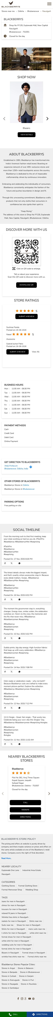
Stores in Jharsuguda (10, 980)
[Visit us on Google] (26, 999)
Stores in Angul (8, 968)
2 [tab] (28, 67)
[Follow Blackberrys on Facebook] (19, 999)
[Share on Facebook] (6, 563)
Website (25, 810)
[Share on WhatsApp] (19, 563)
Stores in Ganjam (26, 976)
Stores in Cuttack (9, 976)
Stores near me (8, 11)
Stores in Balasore (25, 968)
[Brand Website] (34, 999)
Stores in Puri (28, 980)
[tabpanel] (26, 58)
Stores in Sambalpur (10, 988)
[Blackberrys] (11, 4)
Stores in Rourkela (28, 984)
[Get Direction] (31, 467)
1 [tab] (24, 67)
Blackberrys (18, 768)
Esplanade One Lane (10, 870)
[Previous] (5, 110)
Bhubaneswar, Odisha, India (16, 468)
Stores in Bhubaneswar (30, 972)
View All (35, 351)
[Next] (48, 110)
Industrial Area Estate (31, 870)
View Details (27, 134)
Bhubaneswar (33, 11)
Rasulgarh (6, 874)
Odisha (21, 11)
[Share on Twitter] (12, 563)
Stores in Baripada (9, 972)
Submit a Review (26, 316)
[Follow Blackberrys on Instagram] (23, 999)
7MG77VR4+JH (11, 466)
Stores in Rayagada (10, 984)
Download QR (26, 285)
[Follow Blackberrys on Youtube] (30, 999)
